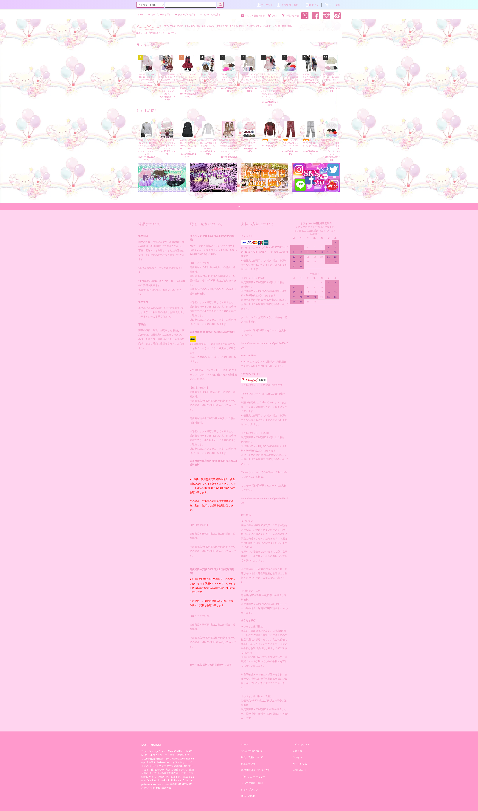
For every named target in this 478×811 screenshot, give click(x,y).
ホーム (140, 14)
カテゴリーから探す (161, 14)
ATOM (251, 796)
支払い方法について (252, 751)
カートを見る (299, 763)
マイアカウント (300, 744)
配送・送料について (252, 757)
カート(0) (334, 5)
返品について (248, 763)
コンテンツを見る (212, 14)
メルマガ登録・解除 (255, 15)
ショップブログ (249, 789)
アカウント (267, 5)
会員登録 (297, 751)
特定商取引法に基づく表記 (255, 770)
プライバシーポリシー (253, 776)
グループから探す (187, 14)
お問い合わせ (292, 15)
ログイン (314, 5)
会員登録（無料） (291, 5)
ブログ (275, 15)
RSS (243, 796)
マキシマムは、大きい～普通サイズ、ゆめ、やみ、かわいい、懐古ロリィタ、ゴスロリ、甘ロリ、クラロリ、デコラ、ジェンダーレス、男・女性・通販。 (228, 26)
